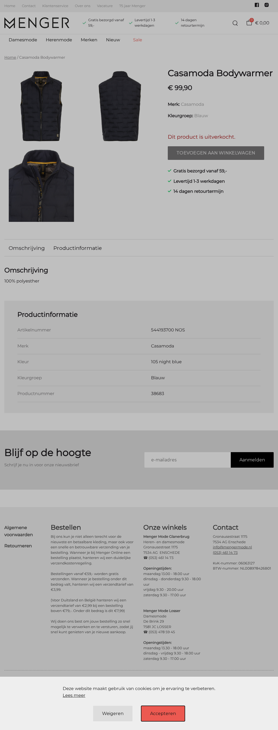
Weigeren (113, 713)
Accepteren (163, 713)
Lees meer (74, 695)
